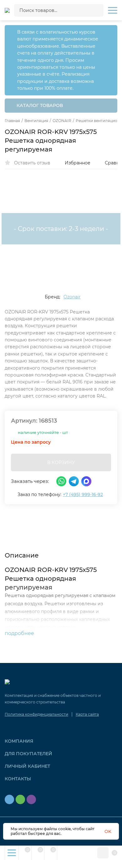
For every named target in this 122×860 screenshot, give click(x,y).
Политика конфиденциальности (36, 714)
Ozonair (72, 297)
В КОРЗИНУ (61, 462)
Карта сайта (87, 714)
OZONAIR (62, 121)
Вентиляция (36, 121)
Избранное (77, 163)
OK (107, 831)
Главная (12, 121)
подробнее (20, 633)
